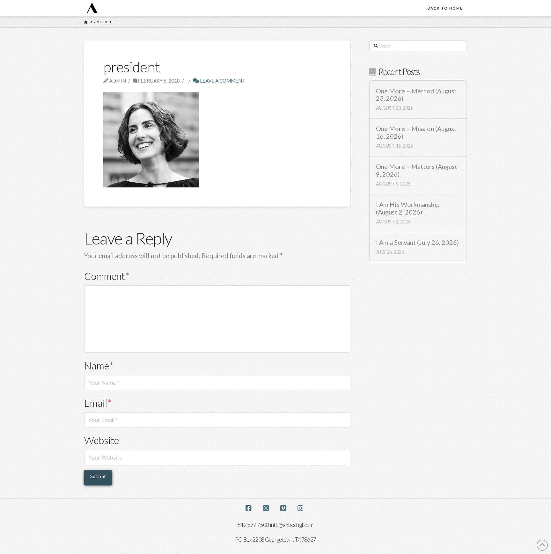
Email (98, 403)
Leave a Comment (222, 81)
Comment (106, 276)
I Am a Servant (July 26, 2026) (417, 242)
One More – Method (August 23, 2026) (416, 94)
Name (99, 366)
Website (101, 440)
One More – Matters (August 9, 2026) (416, 170)
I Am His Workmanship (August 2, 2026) (407, 208)
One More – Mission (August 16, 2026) (416, 132)
